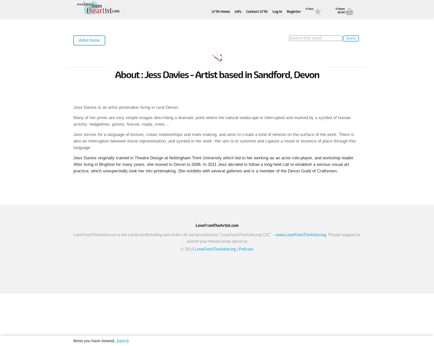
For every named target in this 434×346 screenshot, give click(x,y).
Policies (246, 249)
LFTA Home (221, 12)
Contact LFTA (257, 12)
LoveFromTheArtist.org (215, 249)
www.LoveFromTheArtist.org (301, 235)
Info (238, 12)
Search (351, 38)
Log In (277, 12)
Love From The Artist (98, 8)
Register (294, 12)
